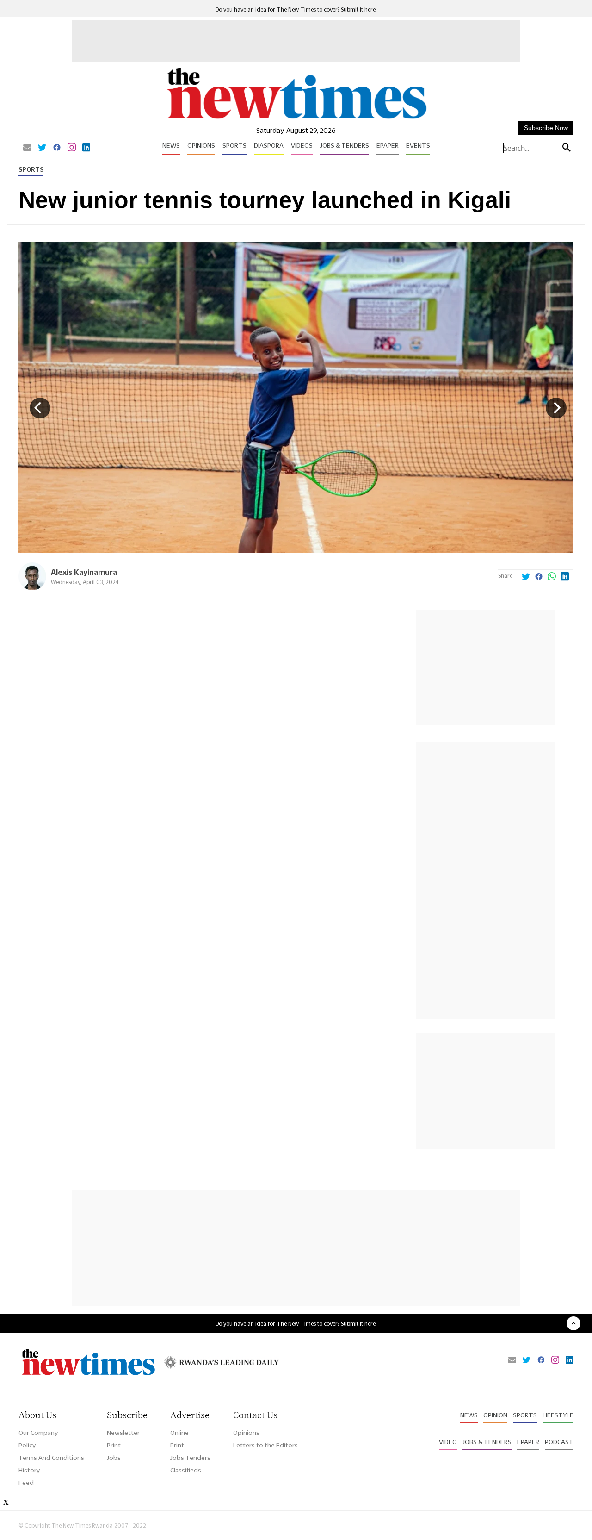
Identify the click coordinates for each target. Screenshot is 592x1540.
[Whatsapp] (552, 577)
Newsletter (123, 1432)
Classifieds (185, 1470)
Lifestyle (558, 1415)
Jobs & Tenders (344, 145)
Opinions (201, 145)
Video (448, 1442)
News (171, 145)
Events (418, 145)
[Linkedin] (86, 148)
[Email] (27, 148)
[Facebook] (57, 148)
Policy (27, 1445)
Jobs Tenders (190, 1457)
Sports (234, 145)
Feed (26, 1482)
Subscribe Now (546, 127)
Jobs (114, 1457)
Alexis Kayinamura (84, 571)
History (29, 1470)
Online (179, 1432)
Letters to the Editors (265, 1445)
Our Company (38, 1432)
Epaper (387, 145)
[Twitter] (42, 148)
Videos (302, 145)
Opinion (495, 1415)
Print (114, 1445)
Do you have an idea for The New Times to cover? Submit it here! (296, 9)
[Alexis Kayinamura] (32, 588)
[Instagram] (72, 148)
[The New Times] (296, 119)
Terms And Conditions (51, 1457)
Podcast (559, 1442)
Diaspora (269, 145)
